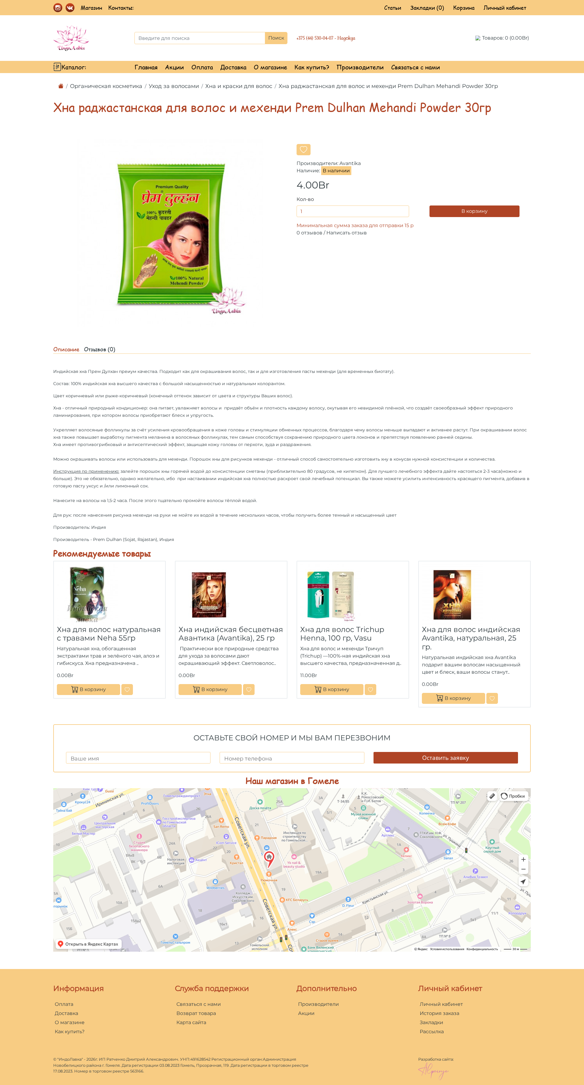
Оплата (202, 67)
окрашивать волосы (93, 459)
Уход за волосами (174, 86)
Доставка (233, 67)
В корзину (474, 211)
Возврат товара (196, 1013)
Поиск (276, 38)
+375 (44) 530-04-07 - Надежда (326, 38)
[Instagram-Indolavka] (57, 7)
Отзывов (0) (99, 349)
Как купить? (311, 67)
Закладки (431, 1022)
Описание (66, 349)
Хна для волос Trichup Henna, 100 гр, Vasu (342, 634)
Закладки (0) (427, 7)
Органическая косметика (106, 86)
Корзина (463, 7)
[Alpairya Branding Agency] (433, 1071)
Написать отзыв (346, 233)
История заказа (439, 1013)
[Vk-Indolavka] (70, 7)
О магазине (270, 67)
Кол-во (305, 199)
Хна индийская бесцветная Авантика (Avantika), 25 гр (231, 634)
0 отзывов (309, 233)
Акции (174, 67)
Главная (146, 67)
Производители (360, 67)
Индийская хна (70, 371)
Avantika (350, 163)
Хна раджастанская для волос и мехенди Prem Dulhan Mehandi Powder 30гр (388, 86)
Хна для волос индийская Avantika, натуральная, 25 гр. (471, 638)
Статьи (392, 7)
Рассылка (432, 1031)
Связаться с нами (415, 67)
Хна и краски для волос (238, 86)
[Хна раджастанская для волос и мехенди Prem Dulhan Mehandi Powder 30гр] (170, 233)
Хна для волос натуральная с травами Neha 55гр (109, 634)
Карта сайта (191, 1022)
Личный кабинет (505, 7)
